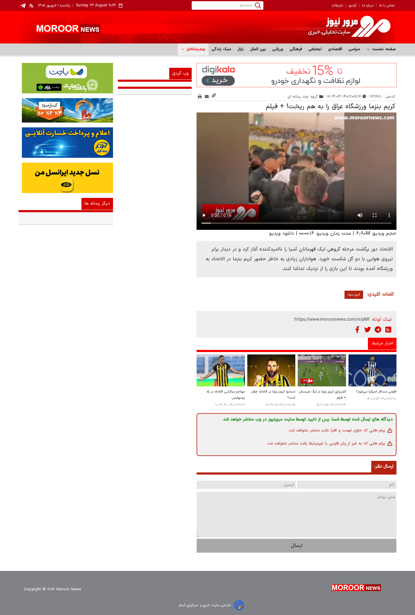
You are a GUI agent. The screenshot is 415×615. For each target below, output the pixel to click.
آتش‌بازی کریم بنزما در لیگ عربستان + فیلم (322, 394)
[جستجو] (257, 5)
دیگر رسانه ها (97, 203)
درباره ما (367, 5)
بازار (241, 49)
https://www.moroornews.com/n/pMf (332, 319)
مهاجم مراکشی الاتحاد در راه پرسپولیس (226, 394)
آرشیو (352, 5)
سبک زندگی (221, 49)
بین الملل (258, 49)
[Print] (200, 96)
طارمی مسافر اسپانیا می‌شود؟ (376, 391)
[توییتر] (367, 329)
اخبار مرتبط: (382, 343)
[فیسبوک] (357, 329)
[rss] (31, 5)
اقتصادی (335, 49)
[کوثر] (66, 142)
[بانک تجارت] (66, 78)
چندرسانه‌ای (195, 49)
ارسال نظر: (383, 466)
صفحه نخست (383, 49)
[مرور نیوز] (207, 27)
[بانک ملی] (66, 110)
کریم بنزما (354, 294)
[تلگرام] (378, 329)
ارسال (296, 545)
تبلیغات (337, 5)
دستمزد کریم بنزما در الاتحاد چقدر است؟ (273, 394)
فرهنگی (296, 49)
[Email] (207, 96)
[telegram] (23, 5)
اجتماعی (315, 49)
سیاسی (354, 49)
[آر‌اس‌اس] (388, 329)
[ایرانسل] (66, 178)
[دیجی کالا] (296, 75)
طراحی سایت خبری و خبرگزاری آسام (205, 605)
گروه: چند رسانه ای (303, 96)
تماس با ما (387, 5)
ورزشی (277, 49)
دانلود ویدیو (281, 233)
